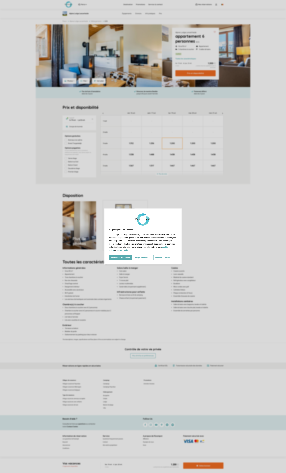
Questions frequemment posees (113, 439)
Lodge (105, 402)
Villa (104, 408)
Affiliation (146, 439)
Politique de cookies (155, 462)
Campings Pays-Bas (109, 387)
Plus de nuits (162, 174)
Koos (144, 445)
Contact (105, 442)
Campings (106, 380)
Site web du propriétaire (110, 445)
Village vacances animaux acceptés (74, 398)
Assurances (66, 445)
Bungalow (106, 395)
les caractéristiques (185, 59)
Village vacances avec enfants (72, 402)
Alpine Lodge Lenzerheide (185, 32)
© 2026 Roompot (169, 462)
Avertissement (131, 462)
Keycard (65, 442)
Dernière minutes (149, 384)
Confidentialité (142, 462)
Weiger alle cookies (142, 258)
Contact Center (72, 426)
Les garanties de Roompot (71, 439)
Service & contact (155, 4)
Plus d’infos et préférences (143, 356)
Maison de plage (108, 405)
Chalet (105, 398)
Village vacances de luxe (70, 405)
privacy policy (123, 250)
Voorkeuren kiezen (162, 258)
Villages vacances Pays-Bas (71, 384)
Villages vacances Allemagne (72, 387)
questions (82, 424)
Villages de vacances (69, 380)
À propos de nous (148, 442)
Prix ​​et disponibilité (195, 73)
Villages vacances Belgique (71, 390)
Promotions (140, 4)
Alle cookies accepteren (120, 258)
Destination (128, 4)
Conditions (66, 448)
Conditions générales (118, 462)
